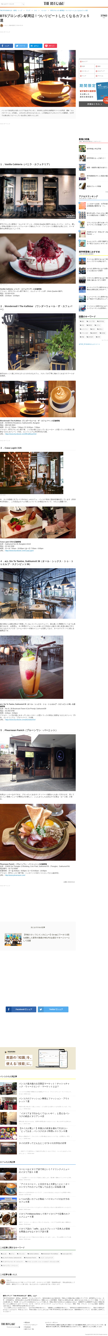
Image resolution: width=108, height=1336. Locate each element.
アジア (84, 76)
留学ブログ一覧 (29, 1329)
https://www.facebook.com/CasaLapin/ (19, 551)
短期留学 (94, 333)
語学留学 (90, 337)
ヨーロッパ (85, 71)
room (4, 219)
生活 (93, 329)
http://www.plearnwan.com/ (15, 875)
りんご (8, 1280)
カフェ (12, 1254)
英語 (82, 321)
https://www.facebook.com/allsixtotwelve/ (20, 720)
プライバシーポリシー (31, 1325)
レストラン (84, 329)
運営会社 (27, 1322)
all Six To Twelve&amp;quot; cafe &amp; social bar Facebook (16, 619)
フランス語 (84, 333)
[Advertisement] (38, 978)
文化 (82, 325)
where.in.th (5, 284)
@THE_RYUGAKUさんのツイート (89, 344)
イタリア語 (91, 321)
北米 (83, 66)
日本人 (101, 329)
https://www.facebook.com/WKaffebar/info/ (20, 434)
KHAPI (4, 495)
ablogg (16, 1327)
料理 (98, 337)
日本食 (103, 333)
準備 (82, 337)
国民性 (90, 325)
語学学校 (101, 321)
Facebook (27, 1327)
